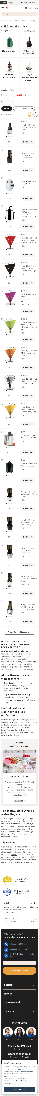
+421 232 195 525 (19, 1045)
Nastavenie (9, 1083)
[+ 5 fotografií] (9, 551)
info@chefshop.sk (19, 1053)
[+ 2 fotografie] (9, 184)
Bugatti (29, 821)
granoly (34, 849)
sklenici (14, 855)
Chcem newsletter (19, 971)
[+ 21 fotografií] (9, 580)
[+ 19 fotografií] (9, 156)
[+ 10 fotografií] (9, 608)
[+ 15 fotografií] (9, 495)
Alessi (21, 821)
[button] (19, 108)
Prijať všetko (19, 1089)
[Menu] (2, 8)
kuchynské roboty (13, 860)
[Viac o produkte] (9, 438)
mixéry (32, 857)
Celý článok (18, 801)
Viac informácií (22, 1081)
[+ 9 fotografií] (9, 523)
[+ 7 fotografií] (9, 128)
